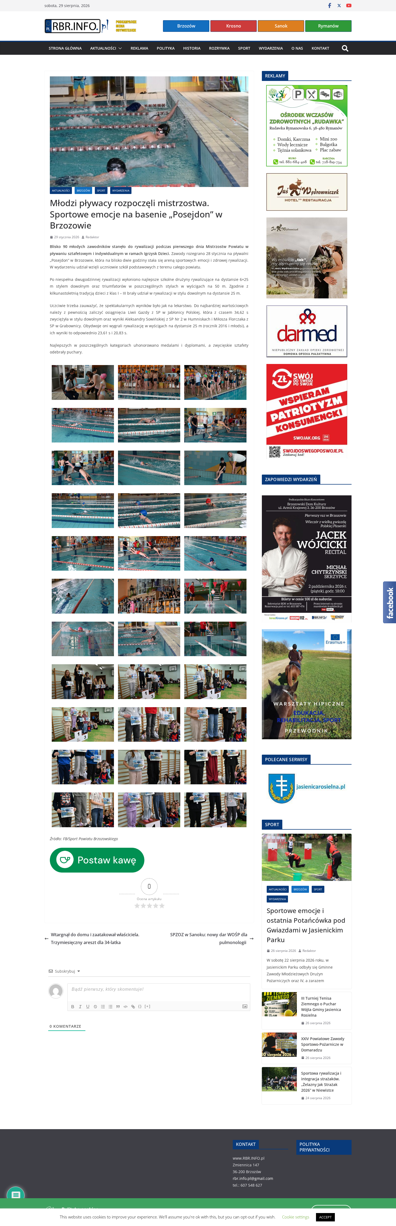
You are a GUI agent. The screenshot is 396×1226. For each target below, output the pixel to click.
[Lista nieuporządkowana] (110, 1006)
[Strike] (95, 1006)
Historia (191, 48)
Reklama (139, 48)
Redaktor (92, 237)
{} (140, 1006)
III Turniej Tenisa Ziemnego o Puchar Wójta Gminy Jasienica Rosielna (321, 1007)
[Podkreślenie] (88, 1006)
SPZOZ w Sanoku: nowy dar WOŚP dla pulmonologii (208, 938)
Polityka (166, 48)
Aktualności (103, 48)
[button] (119, 48)
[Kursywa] (80, 1006)
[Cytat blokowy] (118, 1006)
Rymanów (328, 26)
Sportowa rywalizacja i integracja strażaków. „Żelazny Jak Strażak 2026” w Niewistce (321, 1082)
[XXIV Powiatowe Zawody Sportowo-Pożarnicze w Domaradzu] (279, 1048)
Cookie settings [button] (295, 1217)
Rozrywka (219, 48)
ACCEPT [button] (325, 1217)
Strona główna (65, 48)
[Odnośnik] (133, 1006)
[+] (148, 1006)
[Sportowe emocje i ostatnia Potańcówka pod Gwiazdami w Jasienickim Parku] (307, 857)
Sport (244, 48)
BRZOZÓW (83, 190)
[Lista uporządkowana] (103, 1006)
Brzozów (186, 26)
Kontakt (320, 48)
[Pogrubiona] (73, 1006)
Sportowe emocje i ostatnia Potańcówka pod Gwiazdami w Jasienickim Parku (306, 925)
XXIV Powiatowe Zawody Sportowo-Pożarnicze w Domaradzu (322, 1044)
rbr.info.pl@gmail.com (253, 1178)
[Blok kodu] (125, 1006)
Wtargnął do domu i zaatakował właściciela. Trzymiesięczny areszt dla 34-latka (95, 938)
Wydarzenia (271, 48)
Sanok (281, 26)
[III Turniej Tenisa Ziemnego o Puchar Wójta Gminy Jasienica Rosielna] (279, 1010)
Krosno (233, 26)
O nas (297, 48)
